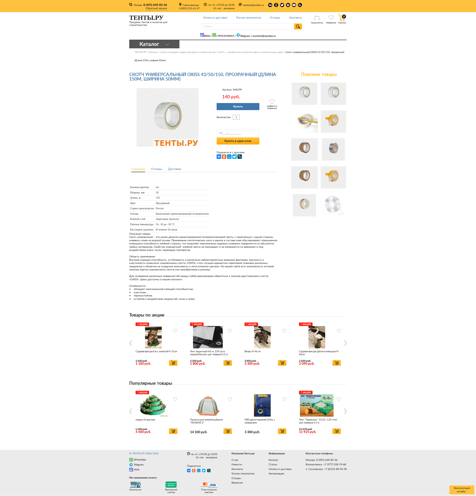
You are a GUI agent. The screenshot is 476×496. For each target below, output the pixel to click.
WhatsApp (140, 459)
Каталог (273, 460)
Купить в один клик (238, 140)
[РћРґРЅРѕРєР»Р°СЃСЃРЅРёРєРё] (224, 156)
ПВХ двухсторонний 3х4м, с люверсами (260, 421)
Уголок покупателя (248, 17)
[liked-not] (175, 331)
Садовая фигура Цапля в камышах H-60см (319, 353)
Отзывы (275, 17)
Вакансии (237, 482)
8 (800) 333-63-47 (189, 8)
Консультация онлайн (462, 490)
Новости (236, 464)
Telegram (245, 36)
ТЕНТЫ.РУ (140, 52)
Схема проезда (190, 5)
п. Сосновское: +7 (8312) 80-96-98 (326, 469)
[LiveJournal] (239, 156)
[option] (156, 343)
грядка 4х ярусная (145, 420)
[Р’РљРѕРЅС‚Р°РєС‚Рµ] (219, 156)
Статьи (273, 464)
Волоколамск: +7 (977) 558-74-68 (326, 464)
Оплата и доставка (215, 17)
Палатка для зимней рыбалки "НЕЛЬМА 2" (206, 421)
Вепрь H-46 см (253, 351)
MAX (207, 36)
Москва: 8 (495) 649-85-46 (321, 460)
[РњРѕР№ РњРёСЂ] (229, 156)
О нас (234, 460)
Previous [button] (130, 343)
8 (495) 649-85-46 (155, 5)
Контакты (295, 17)
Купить (238, 106)
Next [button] (345, 343)
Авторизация (276, 473)
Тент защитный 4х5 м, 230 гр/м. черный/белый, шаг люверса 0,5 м (209, 353)
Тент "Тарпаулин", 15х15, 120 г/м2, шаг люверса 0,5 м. (318, 421)
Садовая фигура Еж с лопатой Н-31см (156, 351)
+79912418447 (225, 36)
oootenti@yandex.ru (253, 5)
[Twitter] (234, 156)
